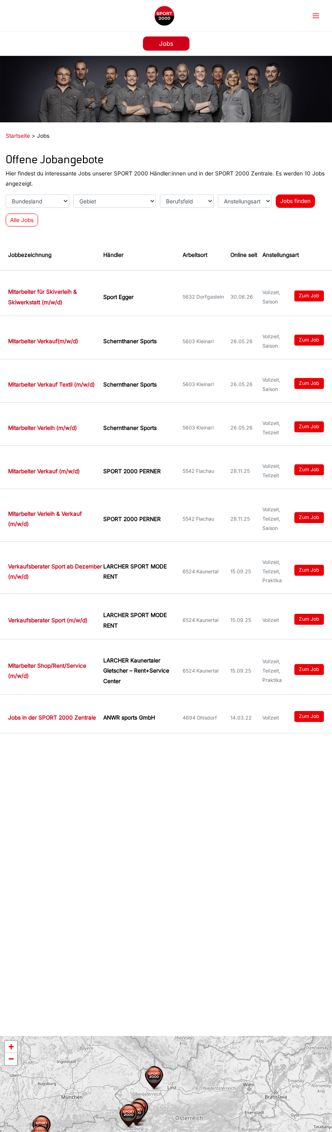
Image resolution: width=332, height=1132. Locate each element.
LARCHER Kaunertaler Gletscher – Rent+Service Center (136, 670)
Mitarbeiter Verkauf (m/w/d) (44, 471)
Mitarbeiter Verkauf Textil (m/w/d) (51, 384)
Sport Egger (118, 297)
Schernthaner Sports (130, 341)
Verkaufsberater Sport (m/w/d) (47, 620)
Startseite (18, 135)
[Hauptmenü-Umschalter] (316, 15)
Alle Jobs (22, 220)
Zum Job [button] (309, 296)
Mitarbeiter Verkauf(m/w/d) (43, 341)
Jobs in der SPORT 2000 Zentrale (52, 717)
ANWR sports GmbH (129, 717)
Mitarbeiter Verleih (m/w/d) (42, 428)
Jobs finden (295, 201)
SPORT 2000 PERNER (132, 471)
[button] (166, 43)
